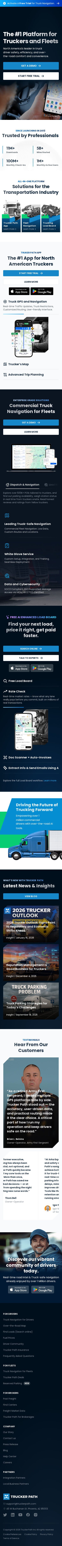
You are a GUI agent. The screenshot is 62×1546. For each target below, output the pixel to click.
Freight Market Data (14, 1410)
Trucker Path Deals (13, 1377)
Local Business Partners (16, 1483)
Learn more (50, 780)
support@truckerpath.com (21, 1503)
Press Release (10, 1444)
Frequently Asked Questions (18, 1356)
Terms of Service (11, 1538)
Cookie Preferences (12, 1534)
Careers (7, 1462)
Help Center (9, 1456)
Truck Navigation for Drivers (18, 1319)
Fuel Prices (9, 1337)
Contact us (9, 1438)
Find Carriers (10, 1404)
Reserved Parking (12, 1383)
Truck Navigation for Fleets (18, 1371)
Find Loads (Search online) (18, 1331)
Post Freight (9, 1398)
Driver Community (13, 1343)
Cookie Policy (30, 1534)
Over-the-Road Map (14, 1325)
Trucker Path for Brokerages (18, 1416)
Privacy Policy (46, 1534)
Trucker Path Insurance (16, 1350)
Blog (5, 1450)
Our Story (8, 1432)
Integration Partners (14, 1477)
